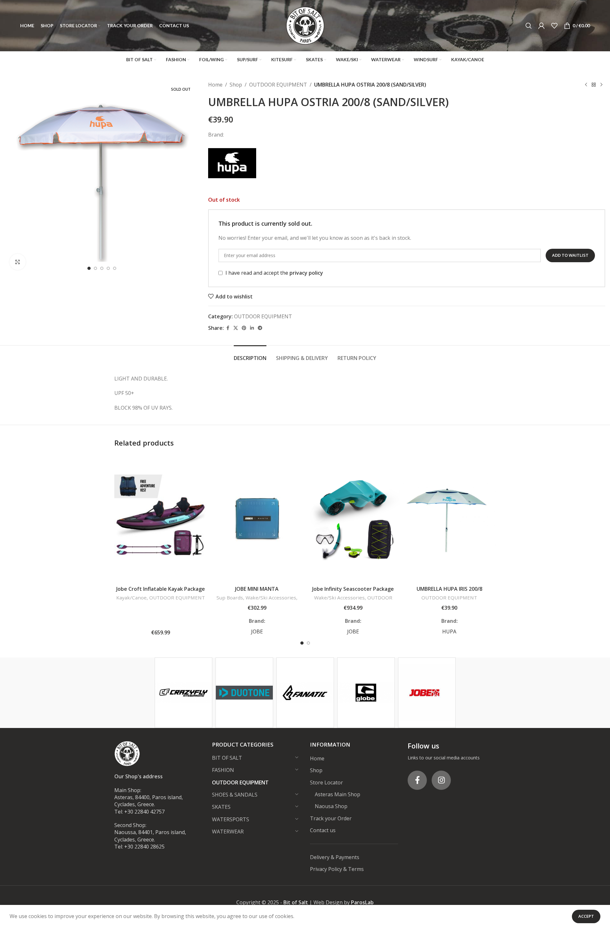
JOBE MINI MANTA (257, 588)
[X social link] (236, 328)
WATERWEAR (228, 831)
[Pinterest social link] (244, 328)
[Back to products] (594, 85)
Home (215, 84)
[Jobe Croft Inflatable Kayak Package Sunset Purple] (160, 518)
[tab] (250, 355)
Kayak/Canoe (131, 597)
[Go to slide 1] (89, 268)
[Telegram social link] (260, 328)
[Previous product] (586, 85)
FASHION (223, 769)
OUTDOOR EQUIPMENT (278, 84)
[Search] (528, 25)
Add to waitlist (570, 255)
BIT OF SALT (227, 757)
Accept (586, 916)
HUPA (449, 631)
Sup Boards (229, 597)
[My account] (541, 25)
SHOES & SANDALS (234, 794)
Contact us (323, 830)
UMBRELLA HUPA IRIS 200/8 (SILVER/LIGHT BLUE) (449, 592)
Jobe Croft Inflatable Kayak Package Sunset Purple (160, 592)
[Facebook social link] (228, 328)
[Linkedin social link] (252, 328)
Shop (236, 84)
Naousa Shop (331, 806)
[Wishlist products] (554, 25)
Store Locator (326, 782)
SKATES (221, 806)
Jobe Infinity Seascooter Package (353, 588)
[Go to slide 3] (101, 268)
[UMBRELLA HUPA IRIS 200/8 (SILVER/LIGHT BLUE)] (449, 518)
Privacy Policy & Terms (337, 869)
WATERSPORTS (230, 819)
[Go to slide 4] (108, 268)
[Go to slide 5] (114, 268)
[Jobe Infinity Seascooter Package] (353, 518)
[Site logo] (305, 25)
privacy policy (306, 272)
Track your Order (331, 818)
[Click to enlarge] (18, 262)
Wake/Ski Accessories (271, 597)
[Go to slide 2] (95, 268)
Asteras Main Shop (337, 794)
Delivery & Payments (334, 857)
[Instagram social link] (441, 780)
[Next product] (601, 85)
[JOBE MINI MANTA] (257, 518)
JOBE (257, 631)
